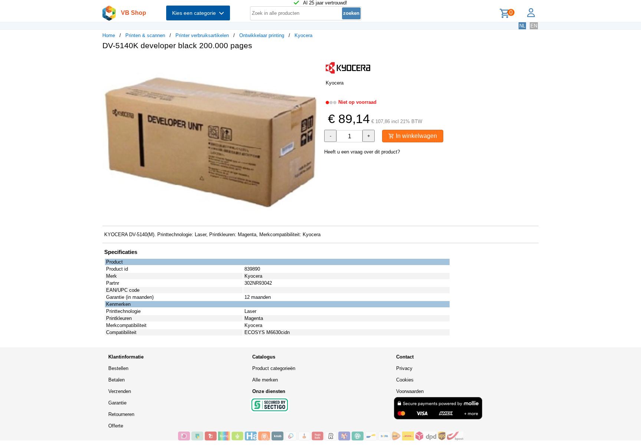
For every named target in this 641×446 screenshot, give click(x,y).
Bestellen (118, 368)
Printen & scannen (145, 35)
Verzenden (119, 391)
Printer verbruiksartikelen (202, 35)
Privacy (404, 368)
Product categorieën (273, 368)
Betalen (116, 380)
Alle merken (265, 380)
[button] (314, 63)
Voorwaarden (410, 391)
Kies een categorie (195, 13)
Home (108, 35)
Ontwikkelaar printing (261, 35)
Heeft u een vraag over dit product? (362, 152)
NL (522, 26)
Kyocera (303, 35)
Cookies (405, 380)
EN (533, 26)
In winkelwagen (415, 136)
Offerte (115, 426)
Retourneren (121, 414)
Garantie (117, 403)
